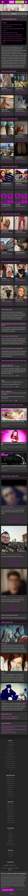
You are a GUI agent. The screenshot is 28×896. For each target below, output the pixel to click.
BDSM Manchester (10, 781)
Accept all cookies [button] (8, 890)
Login (11, 2)
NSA (2, 554)
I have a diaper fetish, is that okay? (10, 32)
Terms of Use (10, 746)
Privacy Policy (10, 750)
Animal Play (4, 643)
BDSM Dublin (10, 791)
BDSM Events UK (10, 796)
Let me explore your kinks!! (7, 506)
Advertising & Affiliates (10, 765)
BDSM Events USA (10, 822)
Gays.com (10, 852)
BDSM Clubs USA (10, 820)
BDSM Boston (10, 811)
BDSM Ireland (10, 789)
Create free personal (14, 521)
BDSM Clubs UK (10, 793)
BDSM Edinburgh (10, 787)
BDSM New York (10, 803)
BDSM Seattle (10, 818)
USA (19, 508)
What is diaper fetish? (7, 26)
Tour (8, 744)
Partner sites (10, 850)
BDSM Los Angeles (10, 805)
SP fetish (3, 553)
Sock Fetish (3, 596)
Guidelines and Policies (10, 753)
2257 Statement (10, 759)
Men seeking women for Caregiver (9, 732)
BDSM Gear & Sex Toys (18, 382)
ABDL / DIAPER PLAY (7, 391)
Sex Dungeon (10, 834)
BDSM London (10, 777)
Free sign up (19, 2)
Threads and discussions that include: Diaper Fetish (14, 38)
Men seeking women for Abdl (8, 727)
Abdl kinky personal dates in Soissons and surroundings (14, 726)
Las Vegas (22, 597)
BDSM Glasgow (10, 785)
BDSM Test (10, 836)
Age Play (4, 672)
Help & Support (10, 742)
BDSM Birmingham (10, 779)
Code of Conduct (10, 755)
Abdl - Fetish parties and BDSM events (10, 716)
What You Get (7, 763)
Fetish (10, 832)
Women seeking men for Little (8, 731)
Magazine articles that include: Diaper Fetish (12, 36)
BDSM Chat (10, 838)
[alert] (14, 883)
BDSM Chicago (10, 816)
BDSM (10, 830)
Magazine (12, 744)
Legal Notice (10, 748)
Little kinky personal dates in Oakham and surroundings (14, 729)
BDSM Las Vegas (10, 807)
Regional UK (8, 775)
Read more (7, 887)
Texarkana (22, 508)
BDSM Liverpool (10, 783)
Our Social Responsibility (10, 767)
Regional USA (10, 801)
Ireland (13, 775)
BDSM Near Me (10, 842)
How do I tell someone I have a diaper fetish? (12, 34)
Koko (10, 856)
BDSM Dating (10, 840)
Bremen (19, 554)
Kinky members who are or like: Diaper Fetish (12, 24)
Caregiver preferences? (7, 365)
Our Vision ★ (13, 763)
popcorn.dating (10, 854)
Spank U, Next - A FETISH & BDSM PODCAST (10, 868)
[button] (14, 893)
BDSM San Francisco (10, 809)
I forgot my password (10, 761)
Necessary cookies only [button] (21, 889)
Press (10, 769)
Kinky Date (3, 508)
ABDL (3, 380)
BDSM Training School (10, 844)
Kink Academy (17, 366)
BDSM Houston (10, 814)
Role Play (4, 701)
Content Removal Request (10, 757)
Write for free (7, 92)
